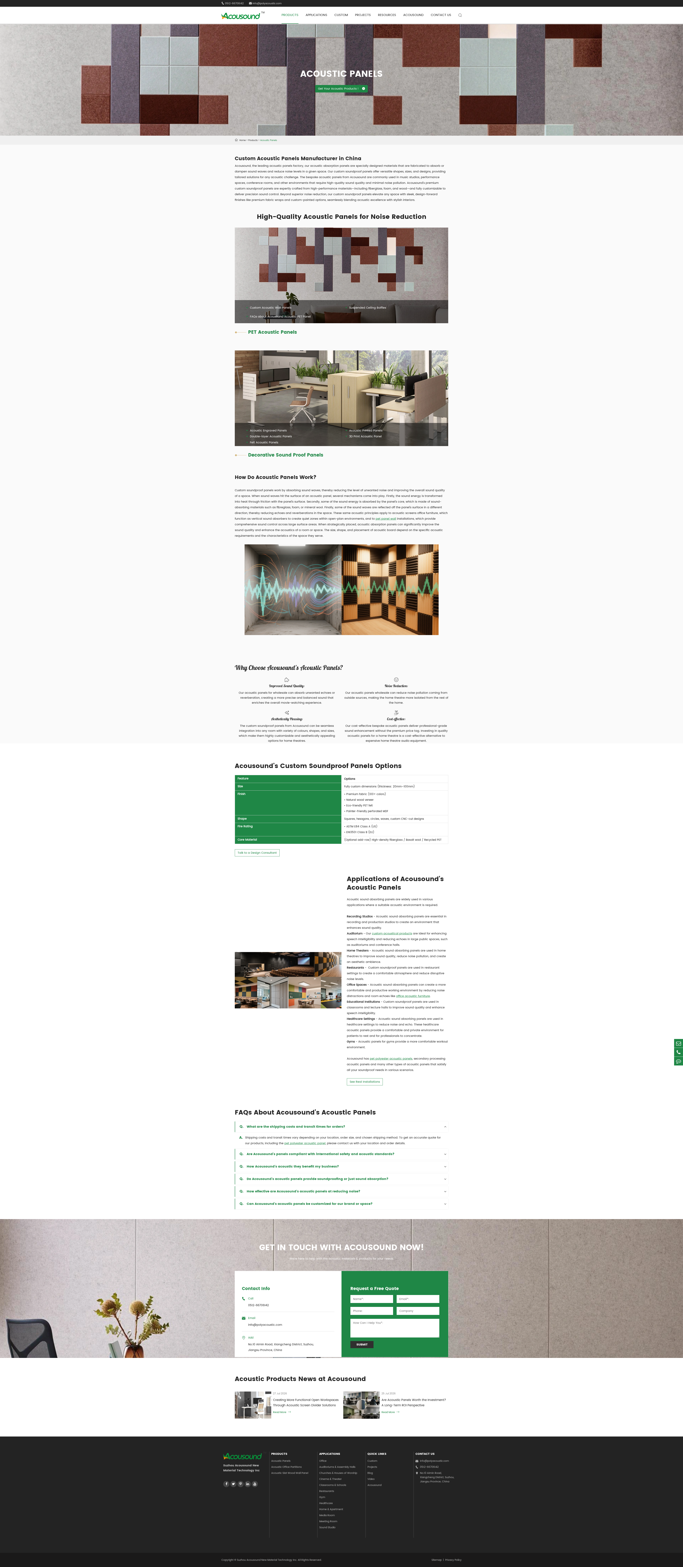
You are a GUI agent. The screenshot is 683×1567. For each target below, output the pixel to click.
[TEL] (678, 1052)
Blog (370, 1473)
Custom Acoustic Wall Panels (270, 307)
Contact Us (441, 15)
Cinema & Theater (330, 1479)
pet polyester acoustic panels (391, 1058)
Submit (362, 1344)
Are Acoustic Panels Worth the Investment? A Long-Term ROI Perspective (414, 1403)
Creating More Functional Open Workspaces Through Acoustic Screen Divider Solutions (306, 1403)
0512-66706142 (427, 1467)
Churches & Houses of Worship (338, 1473)
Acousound (413, 15)
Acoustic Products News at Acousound (300, 1379)
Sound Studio (327, 1527)
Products (290, 15)
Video (371, 1479)
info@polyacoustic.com (265, 3)
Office (323, 1461)
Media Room (327, 1515)
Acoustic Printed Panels (365, 430)
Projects (363, 15)
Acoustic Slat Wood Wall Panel (289, 1473)
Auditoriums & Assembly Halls (337, 1467)
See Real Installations (365, 1082)
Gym (322, 1497)
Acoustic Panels (268, 140)
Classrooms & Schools (332, 1485)
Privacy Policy (453, 1560)
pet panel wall (386, 518)
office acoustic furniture (413, 996)
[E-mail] (678, 1043)
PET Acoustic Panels (272, 332)
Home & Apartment (331, 1509)
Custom (341, 15)
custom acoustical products (392, 933)
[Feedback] (678, 1061)
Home (242, 140)
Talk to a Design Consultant (257, 853)
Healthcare (326, 1503)
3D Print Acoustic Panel (365, 436)
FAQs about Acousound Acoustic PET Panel (280, 316)
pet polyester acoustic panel (304, 1143)
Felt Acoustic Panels (264, 442)
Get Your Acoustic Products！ (341, 88)
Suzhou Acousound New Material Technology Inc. (267, 1560)
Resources (387, 15)
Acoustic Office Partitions (286, 1467)
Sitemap (436, 1560)
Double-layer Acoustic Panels (271, 436)
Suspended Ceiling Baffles (367, 307)
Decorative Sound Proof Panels (285, 455)
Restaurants (326, 1491)
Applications (316, 15)
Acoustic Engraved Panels (268, 430)
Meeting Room (328, 1521)
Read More (282, 1412)
